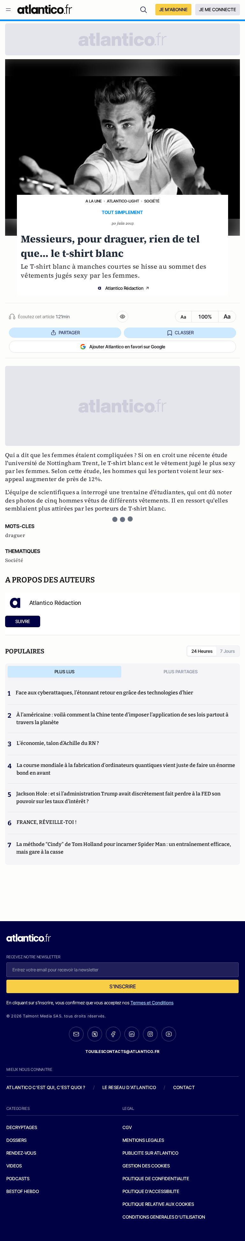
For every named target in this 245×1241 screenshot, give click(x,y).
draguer (15, 535)
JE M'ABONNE (173, 9)
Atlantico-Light (123, 201)
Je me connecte (217, 9)
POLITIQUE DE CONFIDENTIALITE (155, 1178)
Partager (69, 332)
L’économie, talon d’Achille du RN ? (58, 743)
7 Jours (227, 651)
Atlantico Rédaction (124, 288)
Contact (184, 1087)
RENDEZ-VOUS (21, 1153)
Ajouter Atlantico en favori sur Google (127, 346)
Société (152, 201)
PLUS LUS (65, 671)
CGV (127, 1127)
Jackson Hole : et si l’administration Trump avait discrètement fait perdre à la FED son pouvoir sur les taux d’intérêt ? (118, 797)
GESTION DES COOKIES (146, 1165)
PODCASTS (17, 1178)
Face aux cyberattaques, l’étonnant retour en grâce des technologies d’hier (104, 693)
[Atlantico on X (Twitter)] (94, 1034)
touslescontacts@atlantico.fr (122, 1051)
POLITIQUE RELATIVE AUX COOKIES (158, 1204)
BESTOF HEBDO (22, 1191)
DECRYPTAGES (21, 1127)
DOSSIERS (16, 1140)
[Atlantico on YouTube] (168, 1034)
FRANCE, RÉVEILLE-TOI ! (47, 822)
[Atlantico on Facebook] (113, 1034)
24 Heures (201, 651)
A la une (93, 201)
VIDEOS (14, 1165)
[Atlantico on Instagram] (150, 1034)
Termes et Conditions (152, 1002)
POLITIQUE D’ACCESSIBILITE (150, 1191)
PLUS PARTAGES (181, 671)
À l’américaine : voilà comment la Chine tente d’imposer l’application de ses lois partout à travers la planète (122, 718)
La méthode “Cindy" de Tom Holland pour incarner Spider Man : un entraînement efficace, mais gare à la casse (123, 848)
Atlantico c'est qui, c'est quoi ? (45, 1087)
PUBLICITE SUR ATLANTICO (150, 1153)
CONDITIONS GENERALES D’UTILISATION (163, 1217)
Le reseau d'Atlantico (129, 1087)
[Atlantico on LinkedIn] (131, 1034)
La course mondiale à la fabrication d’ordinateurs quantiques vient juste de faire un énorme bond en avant (126, 769)
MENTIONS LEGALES (143, 1140)
